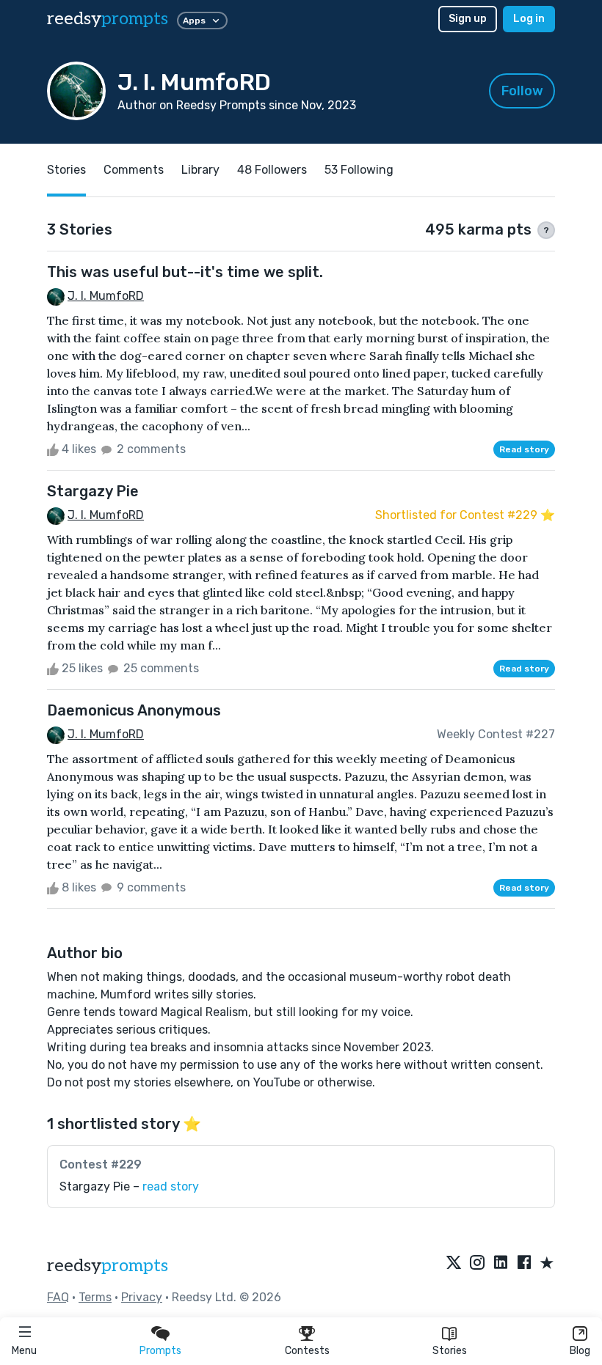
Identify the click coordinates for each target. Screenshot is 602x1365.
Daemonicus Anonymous (134, 710)
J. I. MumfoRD (106, 296)
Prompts (160, 1350)
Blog (580, 1350)
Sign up (468, 18)
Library (200, 170)
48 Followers (272, 170)
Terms (95, 1297)
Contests (307, 1350)
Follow (522, 91)
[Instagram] (477, 1264)
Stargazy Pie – (129, 1186)
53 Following (359, 170)
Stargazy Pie (93, 491)
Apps (194, 20)
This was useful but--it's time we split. (185, 272)
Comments (134, 170)
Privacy (141, 1297)
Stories (449, 1350)
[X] (454, 1264)
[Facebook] (524, 1264)
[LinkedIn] (500, 1264)
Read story (524, 449)
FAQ (58, 1297)
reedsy (107, 18)
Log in (529, 18)
